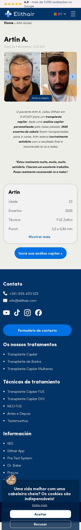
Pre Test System (19, 457)
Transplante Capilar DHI (26, 398)
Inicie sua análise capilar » (41, 253)
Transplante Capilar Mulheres (30, 368)
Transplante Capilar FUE (26, 391)
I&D (10, 443)
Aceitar (40, 514)
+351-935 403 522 (23, 293)
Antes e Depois (19, 413)
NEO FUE (14, 405)
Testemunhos (17, 420)
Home (9, 22)
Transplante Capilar (22, 354)
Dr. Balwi (14, 465)
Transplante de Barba (24, 361)
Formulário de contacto (37, 330)
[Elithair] (19, 14)
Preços (12, 472)
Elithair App (16, 450)
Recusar (40, 524)
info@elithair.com (22, 300)
